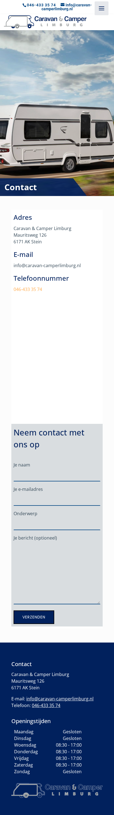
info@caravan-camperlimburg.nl (60, 699)
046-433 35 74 (41, 5)
